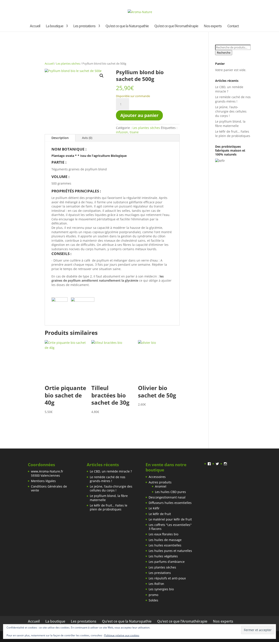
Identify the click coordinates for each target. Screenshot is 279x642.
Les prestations (84, 26)
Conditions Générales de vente (49, 488)
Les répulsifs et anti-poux (167, 578)
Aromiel (160, 486)
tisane (134, 132)
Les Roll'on (156, 584)
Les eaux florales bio (163, 534)
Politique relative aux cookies (121, 635)
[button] (101, 76)
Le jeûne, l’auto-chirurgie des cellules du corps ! (231, 111)
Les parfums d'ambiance (167, 562)
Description (60, 138)
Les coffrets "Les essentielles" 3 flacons (170, 527)
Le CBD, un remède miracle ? (111, 471)
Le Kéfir (154, 508)
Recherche (223, 53)
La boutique (54, 26)
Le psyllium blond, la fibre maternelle (230, 123)
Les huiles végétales (163, 556)
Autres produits (160, 482)
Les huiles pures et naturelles (170, 551)
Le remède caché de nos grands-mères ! (233, 99)
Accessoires (157, 477)
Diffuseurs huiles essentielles (170, 503)
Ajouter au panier (139, 115)
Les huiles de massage (165, 540)
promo (153, 595)
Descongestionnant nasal (167, 497)
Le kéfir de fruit (160, 514)
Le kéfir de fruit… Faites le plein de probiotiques (232, 133)
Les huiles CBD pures (170, 492)
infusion (122, 132)
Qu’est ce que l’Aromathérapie (176, 26)
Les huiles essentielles (165, 545)
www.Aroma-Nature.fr (47, 471)
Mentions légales (43, 481)
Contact (233, 26)
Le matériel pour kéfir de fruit (170, 519)
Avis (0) (87, 138)
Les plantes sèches (68, 63)
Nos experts (213, 26)
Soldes (153, 600)
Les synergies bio (161, 589)
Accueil (35, 26)
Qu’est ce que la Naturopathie (127, 26)
